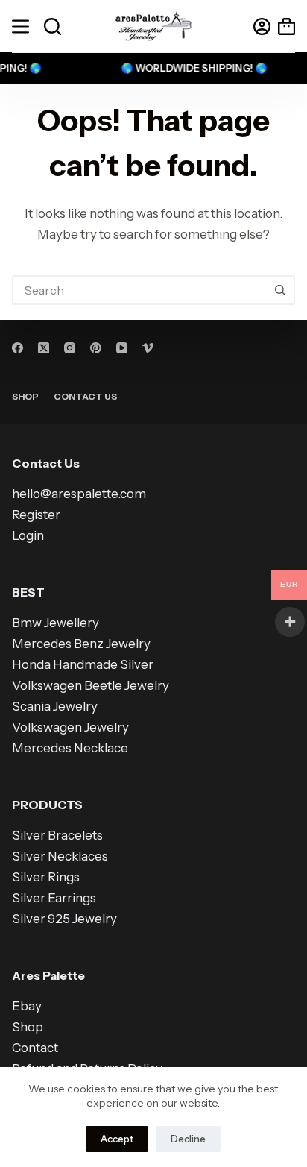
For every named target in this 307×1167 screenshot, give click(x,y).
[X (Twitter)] (43, 347)
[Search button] (280, 290)
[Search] (52, 26)
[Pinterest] (95, 347)
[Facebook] (17, 347)
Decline (188, 1139)
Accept (117, 1139)
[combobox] (139, 290)
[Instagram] (69, 347)
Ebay (27, 1005)
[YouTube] (121, 347)
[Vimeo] (148, 347)
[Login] (261, 26)
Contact (35, 1047)
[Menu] (20, 26)
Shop (25, 396)
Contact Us (85, 396)
